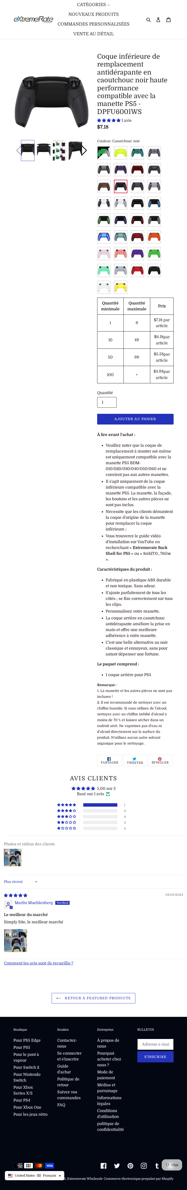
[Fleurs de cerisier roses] (104, 253)
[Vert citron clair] (120, 153)
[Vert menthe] (104, 270)
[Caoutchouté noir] (120, 186)
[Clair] (154, 153)
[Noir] (154, 270)
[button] (84, 150)
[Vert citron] (154, 253)
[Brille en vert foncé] (104, 153)
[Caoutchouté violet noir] (120, 220)
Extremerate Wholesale (85, 1179)
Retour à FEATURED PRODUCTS (97, 998)
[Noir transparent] (104, 169)
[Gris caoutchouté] (120, 203)
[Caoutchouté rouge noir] (137, 220)
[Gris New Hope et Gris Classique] (154, 186)
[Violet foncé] (137, 253)
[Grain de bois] (104, 186)
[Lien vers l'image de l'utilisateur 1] (15, 940)
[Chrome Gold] (120, 287)
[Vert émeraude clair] (137, 153)
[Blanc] (104, 287)
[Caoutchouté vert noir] (104, 220)
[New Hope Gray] (120, 270)
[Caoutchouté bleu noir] (154, 203)
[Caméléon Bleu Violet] (104, 237)
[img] (15, 895)
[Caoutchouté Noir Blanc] (104, 203)
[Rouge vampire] (137, 237)
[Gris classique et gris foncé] (137, 186)
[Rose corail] (120, 253)
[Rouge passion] (137, 270)
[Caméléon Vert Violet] (120, 237)
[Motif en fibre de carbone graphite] (154, 169)
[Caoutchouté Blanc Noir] (154, 220)
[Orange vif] (154, 237)
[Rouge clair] (137, 169)
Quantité (105, 393)
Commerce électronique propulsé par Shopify (139, 1179)
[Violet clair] (120, 169)
